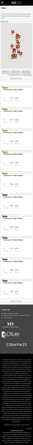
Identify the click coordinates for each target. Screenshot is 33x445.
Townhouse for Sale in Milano (13, 90)
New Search (6, 71)
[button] (21, 53)
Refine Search (16, 71)
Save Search (27, 71)
